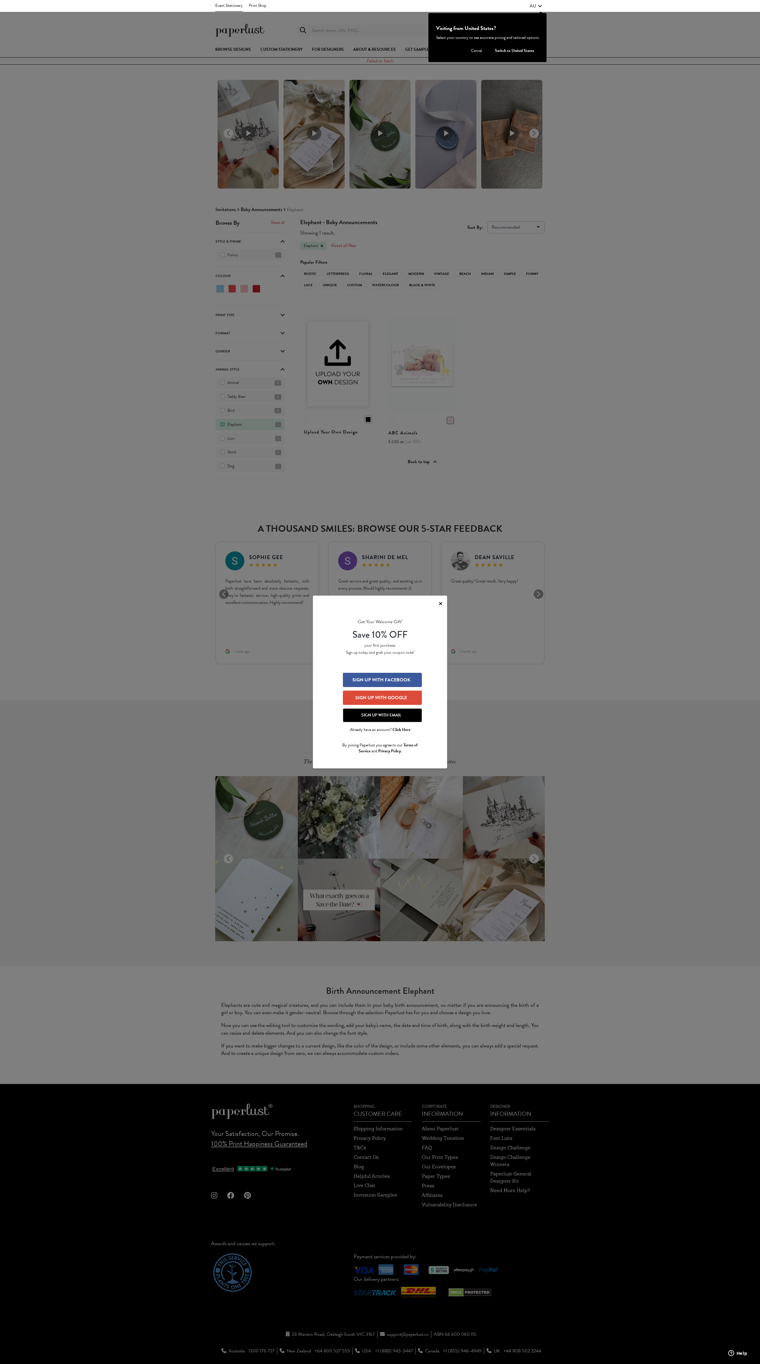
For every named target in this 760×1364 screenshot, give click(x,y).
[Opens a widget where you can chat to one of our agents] (737, 1353)
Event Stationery (229, 5)
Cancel (476, 51)
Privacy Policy (389, 751)
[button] (536, 6)
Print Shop (257, 5)
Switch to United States (514, 51)
